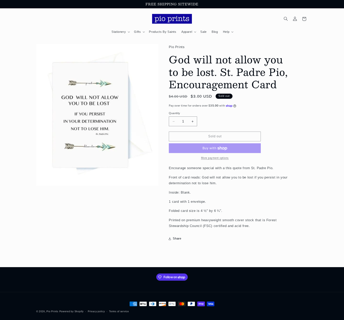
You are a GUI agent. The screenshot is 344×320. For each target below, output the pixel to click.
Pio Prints (52, 311)
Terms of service (119, 311)
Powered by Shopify (71, 311)
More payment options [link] (215, 158)
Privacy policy (96, 311)
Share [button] (177, 238)
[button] (120, 31)
